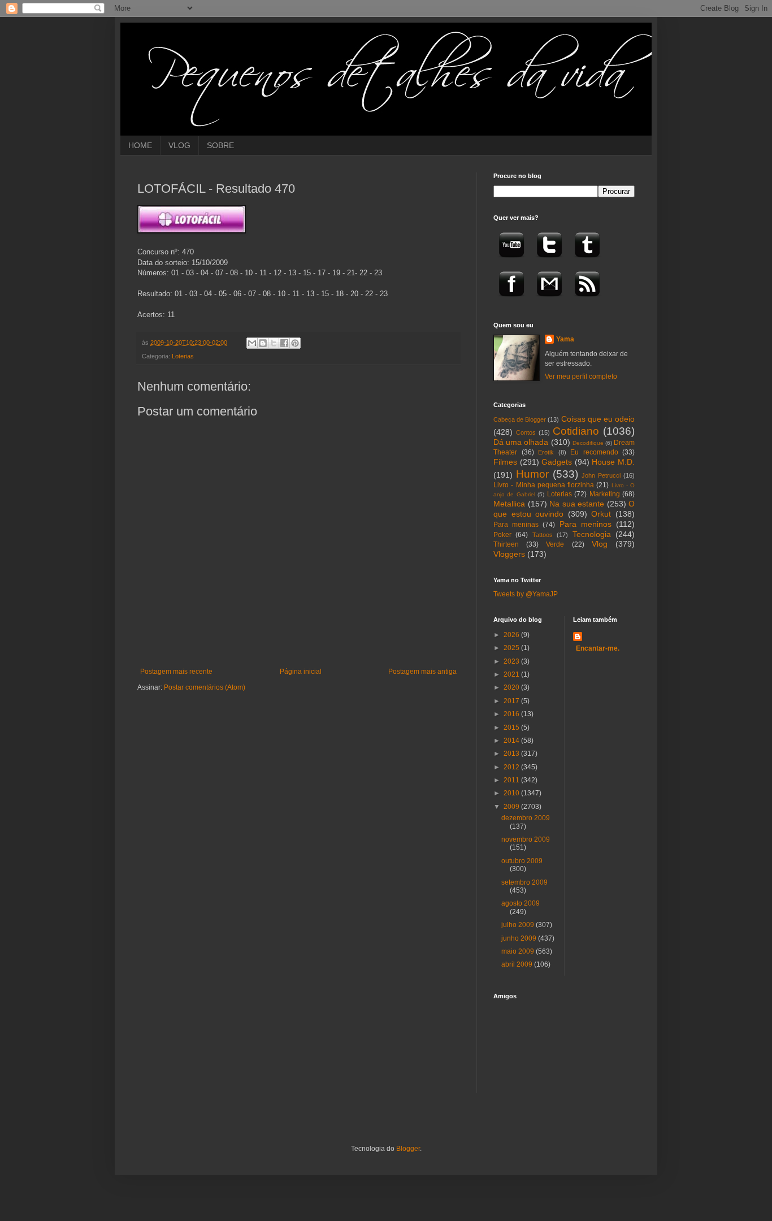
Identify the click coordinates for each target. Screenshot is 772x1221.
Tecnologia (592, 534)
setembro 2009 (524, 882)
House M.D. (613, 461)
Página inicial (301, 672)
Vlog (600, 543)
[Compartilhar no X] (273, 343)
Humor (532, 474)
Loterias (183, 356)
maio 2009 (518, 951)
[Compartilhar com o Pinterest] (295, 343)
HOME (140, 145)
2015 (512, 727)
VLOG (179, 145)
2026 (512, 635)
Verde (555, 544)
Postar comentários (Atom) (204, 687)
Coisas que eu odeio (598, 418)
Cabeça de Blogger (519, 419)
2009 (512, 807)
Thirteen (506, 544)
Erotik (546, 452)
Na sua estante (576, 503)
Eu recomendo (594, 452)
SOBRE (220, 145)
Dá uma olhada (520, 442)
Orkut (601, 513)
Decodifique (588, 443)
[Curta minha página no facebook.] (511, 300)
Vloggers (509, 553)
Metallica (509, 503)
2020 (512, 687)
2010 (512, 793)
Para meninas (516, 525)
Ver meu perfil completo (581, 376)
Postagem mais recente (176, 672)
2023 (512, 661)
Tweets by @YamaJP (525, 594)
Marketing (604, 494)
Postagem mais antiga (422, 672)
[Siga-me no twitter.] (549, 261)
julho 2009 (518, 925)
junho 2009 (519, 938)
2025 (512, 648)
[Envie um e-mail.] (549, 300)
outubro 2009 (522, 861)
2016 (512, 714)
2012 (512, 767)
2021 (512, 674)
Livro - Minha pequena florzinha (543, 485)
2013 (512, 753)
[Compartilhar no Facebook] (284, 343)
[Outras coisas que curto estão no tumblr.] (587, 261)
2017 (512, 701)
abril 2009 (517, 964)
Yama (565, 339)
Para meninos (585, 524)
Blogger (408, 1149)
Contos (526, 432)
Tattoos (542, 534)
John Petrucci (601, 475)
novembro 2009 (525, 839)
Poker (502, 535)
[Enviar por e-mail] (252, 343)
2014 (512, 740)
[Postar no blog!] (262, 343)
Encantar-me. (597, 648)
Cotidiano (576, 431)
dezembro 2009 (525, 818)
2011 (512, 780)
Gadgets (556, 461)
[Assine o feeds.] (587, 300)
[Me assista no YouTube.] (511, 261)
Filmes (505, 461)
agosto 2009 (520, 903)
